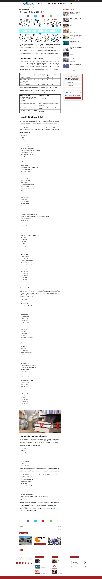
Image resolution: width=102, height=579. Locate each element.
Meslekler (23, 9)
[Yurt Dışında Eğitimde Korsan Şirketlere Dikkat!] (54, 561)
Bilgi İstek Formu (73, 76)
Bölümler (27, 9)
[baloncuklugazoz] (20, 517)
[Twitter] (80, 1)
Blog (24, 7)
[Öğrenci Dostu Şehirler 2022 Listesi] (66, 31)
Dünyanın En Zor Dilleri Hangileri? (76, 18)
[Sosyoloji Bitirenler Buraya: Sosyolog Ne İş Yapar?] (66, 60)
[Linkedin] (77, 1)
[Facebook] (73, 1)
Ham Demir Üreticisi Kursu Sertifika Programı (45, 560)
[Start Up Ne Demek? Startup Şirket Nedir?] (37, 567)
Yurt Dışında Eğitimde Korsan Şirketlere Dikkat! (63, 560)
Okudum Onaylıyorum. (73, 95)
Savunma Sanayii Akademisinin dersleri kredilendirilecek (62, 565)
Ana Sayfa (21, 7)
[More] (59, 16)
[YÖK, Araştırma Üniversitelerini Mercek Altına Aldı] (37, 572)
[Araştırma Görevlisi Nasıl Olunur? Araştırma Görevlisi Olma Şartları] (66, 37)
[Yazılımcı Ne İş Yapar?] (66, 54)
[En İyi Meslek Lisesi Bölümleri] (66, 26)
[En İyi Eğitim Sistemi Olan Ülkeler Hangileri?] (66, 49)
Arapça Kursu (22, 528)
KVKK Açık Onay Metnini (69, 95)
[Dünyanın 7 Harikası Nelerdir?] (66, 66)
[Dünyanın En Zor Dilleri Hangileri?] (66, 20)
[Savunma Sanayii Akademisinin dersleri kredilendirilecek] (54, 567)
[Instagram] (75, 1)
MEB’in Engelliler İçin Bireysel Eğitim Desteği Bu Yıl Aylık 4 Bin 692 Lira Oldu (63, 571)
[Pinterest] (78, 1)
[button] (81, 4)
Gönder (73, 97)
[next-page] (22, 550)
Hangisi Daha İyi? (50, 544)
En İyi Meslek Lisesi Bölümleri (75, 24)
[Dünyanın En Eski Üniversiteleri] (25, 540)
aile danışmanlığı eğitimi (34, 443)
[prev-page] (20, 550)
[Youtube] (82, 1)
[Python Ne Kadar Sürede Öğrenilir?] (66, 43)
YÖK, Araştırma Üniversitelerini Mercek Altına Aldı (46, 571)
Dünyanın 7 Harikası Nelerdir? (75, 64)
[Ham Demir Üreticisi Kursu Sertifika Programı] (37, 561)
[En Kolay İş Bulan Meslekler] (54, 540)
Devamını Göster (72, 70)
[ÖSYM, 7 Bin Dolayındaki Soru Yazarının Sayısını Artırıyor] (40, 540)
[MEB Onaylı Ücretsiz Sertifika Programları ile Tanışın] (66, 14)
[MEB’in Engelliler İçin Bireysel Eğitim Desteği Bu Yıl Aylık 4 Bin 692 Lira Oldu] (54, 572)
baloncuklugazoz (23, 517)
